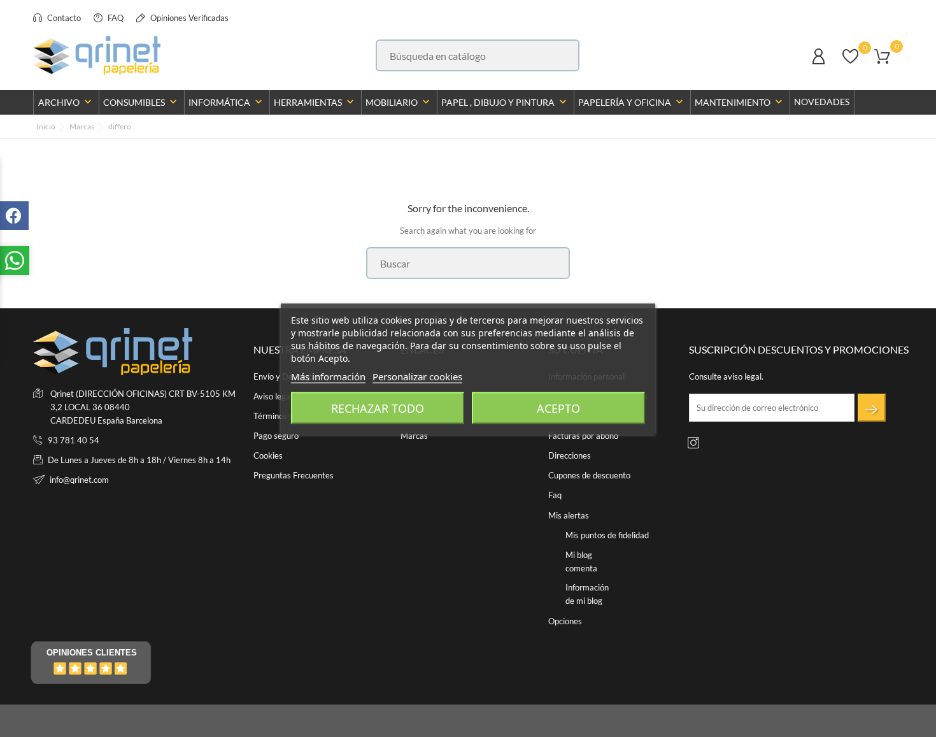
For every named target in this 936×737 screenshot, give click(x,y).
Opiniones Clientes (91, 652)
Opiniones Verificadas (188, 18)
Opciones (565, 621)
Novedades (821, 101)
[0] (850, 62)
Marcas (414, 436)
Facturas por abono (583, 436)
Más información (328, 375)
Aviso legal (272, 396)
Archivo (66, 102)
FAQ (115, 18)
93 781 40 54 (73, 440)
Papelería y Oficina (632, 102)
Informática (226, 102)
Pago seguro (276, 436)
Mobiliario (398, 102)
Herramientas (315, 102)
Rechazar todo (377, 407)
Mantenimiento (740, 102)
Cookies (268, 455)
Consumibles (141, 102)
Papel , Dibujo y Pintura (505, 102)
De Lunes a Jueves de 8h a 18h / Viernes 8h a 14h (139, 460)
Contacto (63, 18)
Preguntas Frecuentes (293, 475)
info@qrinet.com (79, 480)
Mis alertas (568, 515)
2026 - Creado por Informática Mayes (102, 721)
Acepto (558, 407)
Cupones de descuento (589, 475)
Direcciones (569, 455)
